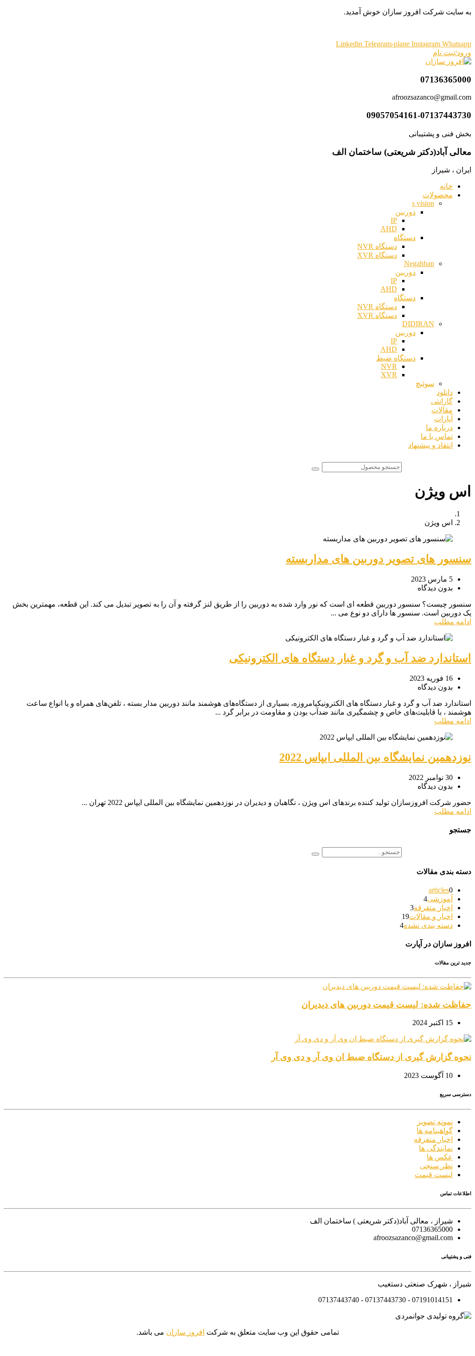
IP (394, 220)
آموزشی (440, 899)
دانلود (444, 392)
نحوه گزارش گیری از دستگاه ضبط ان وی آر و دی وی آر (371, 1057)
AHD (388, 229)
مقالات (442, 410)
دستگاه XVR (377, 255)
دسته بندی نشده (428, 925)
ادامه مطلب (452, 622)
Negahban (419, 263)
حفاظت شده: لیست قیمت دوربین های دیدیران (386, 1004)
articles (439, 890)
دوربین (405, 212)
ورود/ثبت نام (452, 53)
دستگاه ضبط (396, 358)
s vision (423, 203)
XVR (389, 375)
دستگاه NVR (377, 246)
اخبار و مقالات (431, 916)
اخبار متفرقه (433, 908)
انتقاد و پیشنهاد (430, 445)
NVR (389, 366)
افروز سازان (185, 1332)
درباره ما (439, 427)
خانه (446, 186)
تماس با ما (437, 436)
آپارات (443, 419)
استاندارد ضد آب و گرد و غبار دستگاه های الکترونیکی (350, 658)
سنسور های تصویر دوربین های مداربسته (378, 559)
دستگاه (405, 237)
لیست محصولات (237, 28)
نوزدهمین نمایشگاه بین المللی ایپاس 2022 (375, 757)
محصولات (438, 195)
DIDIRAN (418, 324)
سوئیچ (425, 383)
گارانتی (442, 401)
